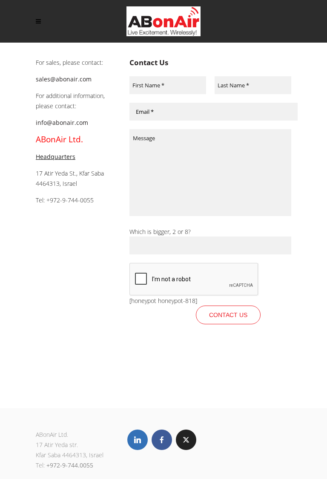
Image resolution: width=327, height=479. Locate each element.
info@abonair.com (62, 122)
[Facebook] (162, 440)
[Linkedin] (137, 440)
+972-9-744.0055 (69, 465)
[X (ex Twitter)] (186, 440)
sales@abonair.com (64, 79)
